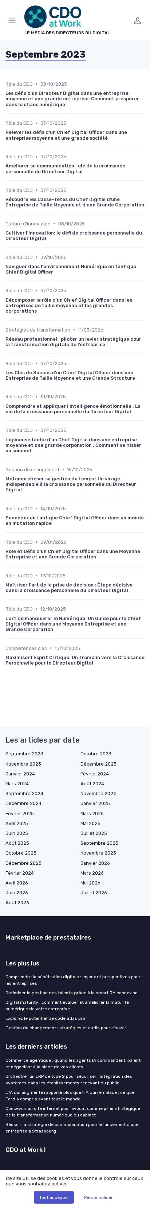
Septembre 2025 (99, 843)
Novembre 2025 (98, 853)
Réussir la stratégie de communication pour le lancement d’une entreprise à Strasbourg (71, 1128)
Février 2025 (19, 813)
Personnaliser (98, 1197)
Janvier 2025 (95, 803)
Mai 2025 (90, 823)
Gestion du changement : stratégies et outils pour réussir (65, 1027)
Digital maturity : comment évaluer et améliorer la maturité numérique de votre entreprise (67, 1005)
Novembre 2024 (98, 793)
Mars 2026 (92, 873)
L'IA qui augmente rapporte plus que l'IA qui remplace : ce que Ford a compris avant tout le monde (69, 1095)
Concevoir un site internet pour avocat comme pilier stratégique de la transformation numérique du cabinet (72, 1112)
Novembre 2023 (23, 764)
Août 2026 (17, 902)
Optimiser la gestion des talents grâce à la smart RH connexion (71, 992)
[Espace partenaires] (137, 20)
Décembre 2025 (23, 863)
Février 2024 (94, 774)
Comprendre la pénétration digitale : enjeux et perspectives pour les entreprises (73, 980)
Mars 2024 (17, 783)
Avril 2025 (16, 823)
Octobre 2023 (95, 753)
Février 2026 (19, 873)
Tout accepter (53, 1197)
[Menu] (13, 20)
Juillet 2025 (93, 833)
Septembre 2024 (24, 793)
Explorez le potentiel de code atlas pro (45, 1018)
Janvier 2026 (95, 863)
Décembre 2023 (98, 764)
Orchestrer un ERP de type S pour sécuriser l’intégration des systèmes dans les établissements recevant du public (68, 1079)
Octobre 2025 (20, 853)
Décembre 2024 (23, 803)
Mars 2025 (92, 813)
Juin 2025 (16, 833)
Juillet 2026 (93, 892)
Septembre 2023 (24, 753)
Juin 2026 (16, 892)
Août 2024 (92, 783)
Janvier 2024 (20, 774)
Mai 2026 (90, 883)
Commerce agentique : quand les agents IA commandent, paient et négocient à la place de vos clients (73, 1063)
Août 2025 (17, 843)
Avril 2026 (16, 883)
